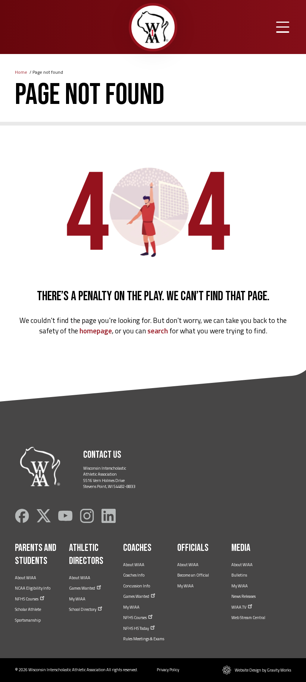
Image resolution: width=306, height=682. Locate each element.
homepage (95, 330)
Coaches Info (133, 575)
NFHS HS (136, 628)
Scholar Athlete (28, 609)
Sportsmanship (28, 620)
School (83, 609)
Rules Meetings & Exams (143, 639)
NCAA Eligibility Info (32, 588)
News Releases (243, 596)
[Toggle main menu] (282, 27)
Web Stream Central (248, 618)
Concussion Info (136, 586)
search (157, 330)
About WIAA (25, 578)
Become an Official (193, 575)
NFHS (27, 599)
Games (82, 588)
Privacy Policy (168, 670)
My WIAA (77, 599)
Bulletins (239, 575)
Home (21, 72)
